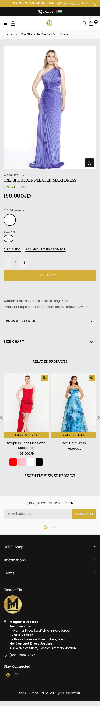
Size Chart (14, 341)
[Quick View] (44, 378)
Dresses (46, 301)
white (84, 307)
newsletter (50, 503)
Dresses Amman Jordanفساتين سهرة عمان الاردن (50, 3)
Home (8, 34)
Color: (14, 210)
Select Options (26, 435)
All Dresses (32, 301)
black (32, 307)
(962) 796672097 (22, 655)
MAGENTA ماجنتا (15, 175)
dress (41, 307)
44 (8, 239)
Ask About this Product (45, 249)
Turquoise (71, 307)
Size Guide (12, 249)
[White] (10, 220)
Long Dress (61, 301)
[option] (50, 107)
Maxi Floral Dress (74, 443)
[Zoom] (89, 162)
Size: (9, 231)
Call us (47, 12)
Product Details (19, 321)
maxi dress (55, 307)
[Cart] (91, 23)
